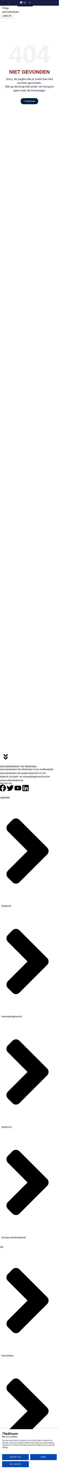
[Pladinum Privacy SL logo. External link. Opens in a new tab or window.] (10, 1433)
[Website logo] (10, 10)
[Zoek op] (49, 10)
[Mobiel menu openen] (55, 10)
